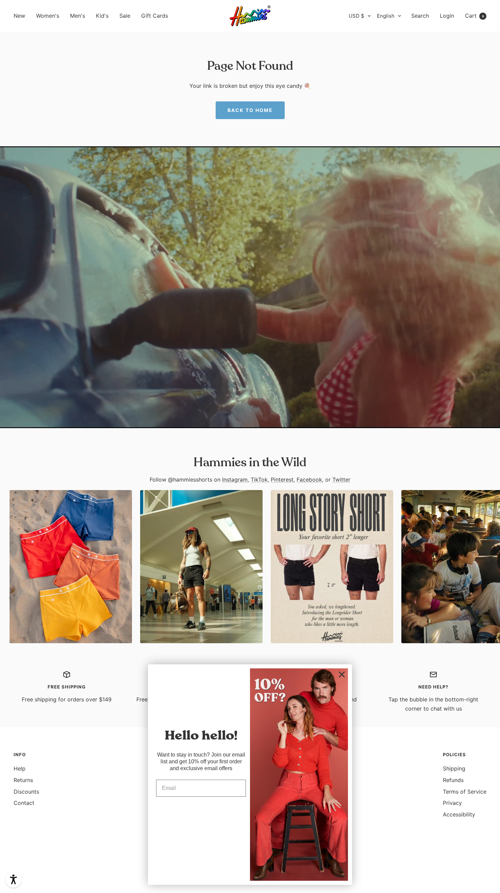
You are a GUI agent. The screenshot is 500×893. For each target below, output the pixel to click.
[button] (13, 879)
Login (447, 15)
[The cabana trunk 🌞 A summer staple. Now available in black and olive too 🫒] (71, 566)
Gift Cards (154, 15)
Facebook (309, 479)
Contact (24, 802)
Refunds (453, 780)
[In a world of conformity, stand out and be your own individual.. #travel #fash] (201, 566)
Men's (77, 15)
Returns (23, 780)
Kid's (102, 15)
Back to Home (250, 110)
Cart (474, 15)
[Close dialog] (342, 674)
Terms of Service (464, 791)
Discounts (26, 791)
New (19, 15)
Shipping (454, 768)
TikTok (259, 479)
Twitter (341, 479)
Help (20, 768)
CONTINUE (201, 810)
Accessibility (459, 814)
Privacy (452, 802)
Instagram (235, 479)
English (386, 16)
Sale (124, 15)
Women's (47, 15)
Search (420, 15)
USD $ (356, 16)
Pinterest (282, 479)
